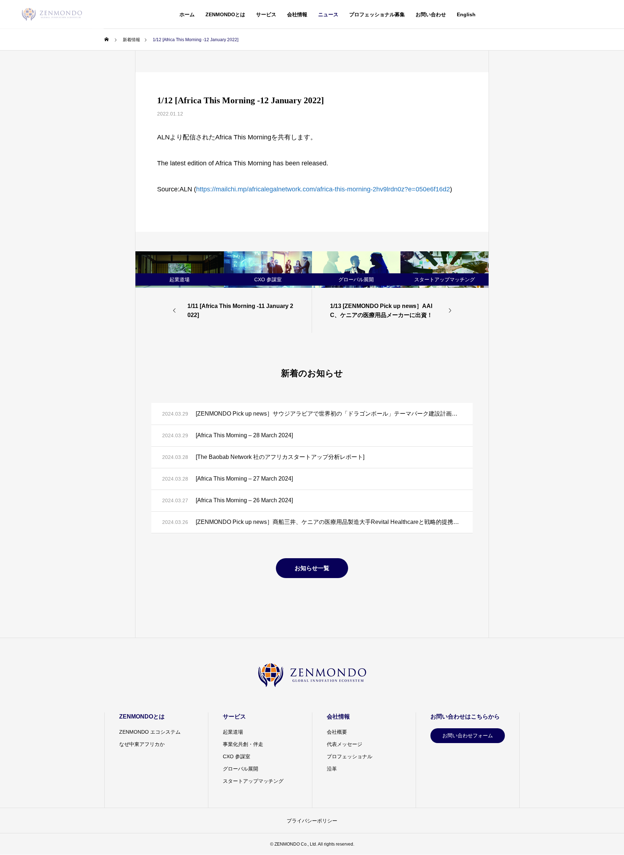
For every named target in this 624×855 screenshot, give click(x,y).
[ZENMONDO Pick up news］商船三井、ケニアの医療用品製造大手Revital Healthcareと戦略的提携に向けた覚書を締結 (329, 522)
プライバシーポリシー (312, 821)
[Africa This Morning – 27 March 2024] (244, 479)
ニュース (328, 14)
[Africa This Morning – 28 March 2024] (244, 435)
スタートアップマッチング (253, 781)
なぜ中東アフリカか (142, 744)
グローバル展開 (240, 769)
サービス (266, 14)
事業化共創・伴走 (243, 744)
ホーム (187, 14)
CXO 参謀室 (236, 756)
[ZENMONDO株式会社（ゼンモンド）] (52, 14)
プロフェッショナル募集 (377, 14)
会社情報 (297, 14)
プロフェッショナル (349, 756)
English (466, 14)
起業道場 (233, 732)
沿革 (332, 769)
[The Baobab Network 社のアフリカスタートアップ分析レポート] (280, 457)
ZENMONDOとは (225, 14)
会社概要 (337, 732)
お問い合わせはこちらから (465, 716)
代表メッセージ (344, 744)
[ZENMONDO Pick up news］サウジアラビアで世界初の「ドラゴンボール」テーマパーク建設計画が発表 (329, 414)
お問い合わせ (431, 14)
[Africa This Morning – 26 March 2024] (244, 500)
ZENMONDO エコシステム (150, 732)
